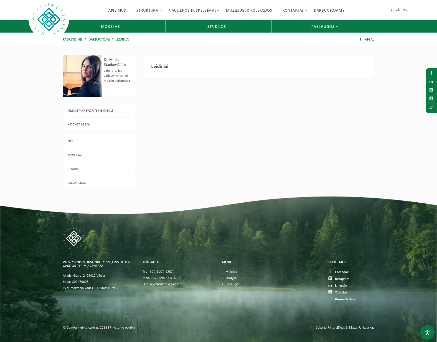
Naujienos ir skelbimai (192, 10)
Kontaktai (293, 10)
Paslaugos (232, 284)
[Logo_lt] (48, 39)
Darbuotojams (329, 10)
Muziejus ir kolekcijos (249, 10)
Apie (70, 141)
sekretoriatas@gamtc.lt (166, 284)
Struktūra (147, 10)
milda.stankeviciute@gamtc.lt (90, 110)
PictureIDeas (336, 327)
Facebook (341, 272)
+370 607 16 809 (78, 124)
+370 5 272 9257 (160, 271)
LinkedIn (340, 285)
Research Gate (344, 299)
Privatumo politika (122, 327)
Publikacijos (76, 182)
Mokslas (231, 271)
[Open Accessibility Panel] (427, 332)
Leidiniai (73, 169)
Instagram (341, 278)
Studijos (231, 278)
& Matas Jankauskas (360, 327)
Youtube (340, 292)
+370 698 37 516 (163, 278)
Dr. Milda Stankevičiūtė (115, 62)
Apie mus (117, 10)
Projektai (74, 155)
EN (405, 10)
